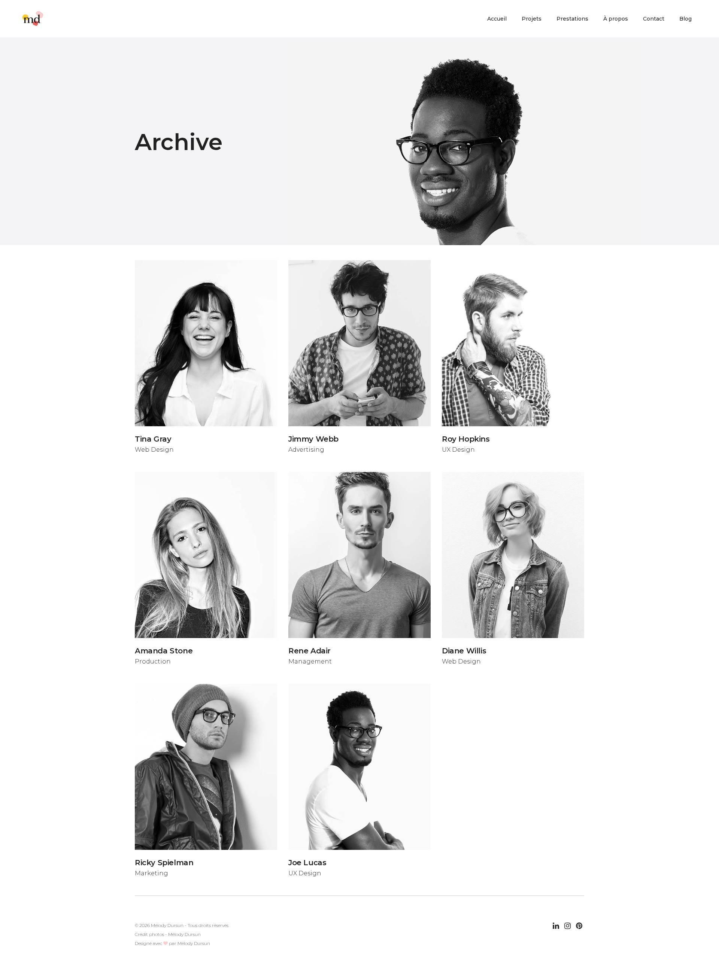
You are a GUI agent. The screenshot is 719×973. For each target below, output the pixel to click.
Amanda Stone (163, 650)
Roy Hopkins (466, 438)
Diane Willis (464, 650)
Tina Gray (153, 438)
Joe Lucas (307, 862)
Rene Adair (309, 650)
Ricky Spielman (164, 862)
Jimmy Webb (313, 438)
